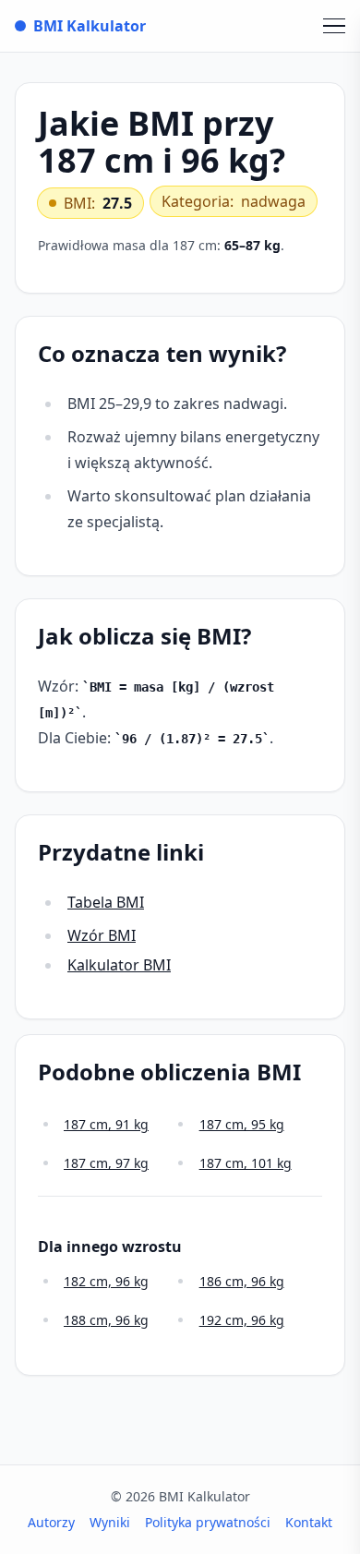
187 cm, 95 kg (241, 1124)
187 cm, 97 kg (106, 1163)
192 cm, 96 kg (241, 1320)
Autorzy (51, 1522)
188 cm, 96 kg (106, 1320)
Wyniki (110, 1522)
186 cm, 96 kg (241, 1281)
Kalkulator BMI (119, 965)
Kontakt (308, 1522)
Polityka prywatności (207, 1522)
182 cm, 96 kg (106, 1281)
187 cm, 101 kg (245, 1163)
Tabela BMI (105, 902)
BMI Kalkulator (89, 26)
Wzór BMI (101, 935)
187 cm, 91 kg (106, 1124)
